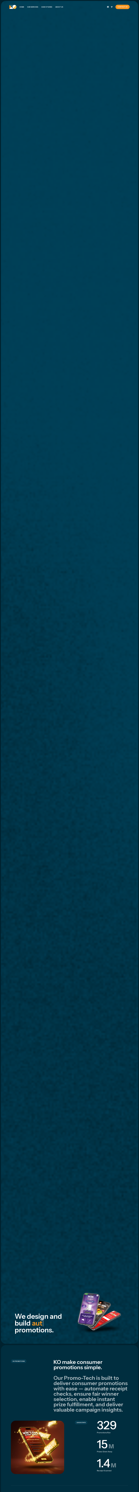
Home (21, 7)
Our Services (32, 7)
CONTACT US (123, 7)
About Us (59, 7)
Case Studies (46, 7)
